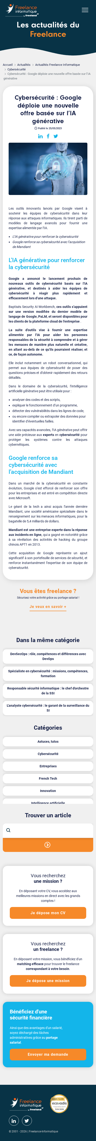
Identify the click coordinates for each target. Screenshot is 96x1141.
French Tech (48, 778)
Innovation (48, 791)
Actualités (24, 64)
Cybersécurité (16, 69)
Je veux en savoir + (48, 606)
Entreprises (48, 766)
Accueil (8, 64)
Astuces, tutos (48, 741)
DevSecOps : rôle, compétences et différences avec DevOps (48, 656)
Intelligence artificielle (48, 803)
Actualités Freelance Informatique (57, 64)
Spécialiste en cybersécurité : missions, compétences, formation (48, 673)
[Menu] (85, 10)
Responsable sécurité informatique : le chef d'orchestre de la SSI (48, 690)
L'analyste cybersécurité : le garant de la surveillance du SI (48, 708)
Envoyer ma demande (48, 1054)
